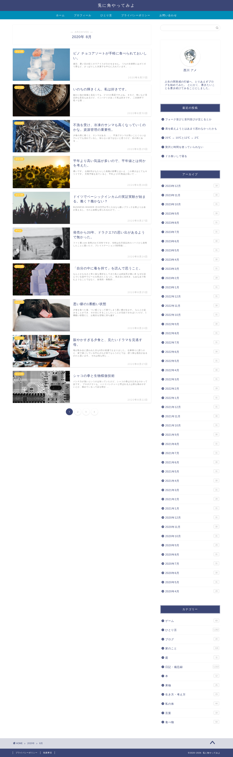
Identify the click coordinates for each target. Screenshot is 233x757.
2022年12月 (191, 296)
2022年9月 (191, 324)
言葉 (191, 713)
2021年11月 (191, 416)
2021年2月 (191, 499)
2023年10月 (191, 204)
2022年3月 (191, 379)
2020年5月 (191, 582)
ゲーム (191, 620)
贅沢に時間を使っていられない (184, 147)
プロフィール (82, 15)
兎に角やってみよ (116, 5)
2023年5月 (191, 250)
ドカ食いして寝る (176, 156)
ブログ (191, 639)
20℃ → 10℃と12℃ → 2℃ (182, 137)
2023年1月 (191, 287)
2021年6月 (191, 462)
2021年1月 (191, 508)
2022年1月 (191, 397)
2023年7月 (191, 232)
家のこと (191, 648)
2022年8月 (191, 333)
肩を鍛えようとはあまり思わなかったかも (191, 128)
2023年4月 (191, 259)
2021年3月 (191, 490)
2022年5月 (191, 360)
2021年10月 (191, 425)
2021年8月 (191, 444)
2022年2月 (191, 388)
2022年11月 (191, 305)
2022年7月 (191, 342)
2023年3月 (191, 268)
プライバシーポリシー (135, 15)
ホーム (60, 15)
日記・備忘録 (191, 666)
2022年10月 (191, 314)
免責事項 (47, 753)
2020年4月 (191, 591)
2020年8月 (191, 554)
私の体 (191, 703)
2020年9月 (191, 545)
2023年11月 (191, 195)
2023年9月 (191, 213)
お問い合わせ (168, 15)
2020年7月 (191, 563)
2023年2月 (191, 278)
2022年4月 (191, 370)
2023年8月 (191, 222)
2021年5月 (191, 471)
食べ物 (191, 722)
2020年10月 (191, 536)
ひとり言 (106, 15)
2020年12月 (191, 517)
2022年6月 (191, 351)
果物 (191, 685)
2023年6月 (191, 241)
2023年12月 (191, 185)
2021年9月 (191, 434)
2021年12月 (191, 407)
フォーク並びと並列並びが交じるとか (188, 119)
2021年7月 (191, 453)
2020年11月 (191, 526)
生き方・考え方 (191, 694)
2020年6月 (191, 572)
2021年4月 (191, 480)
